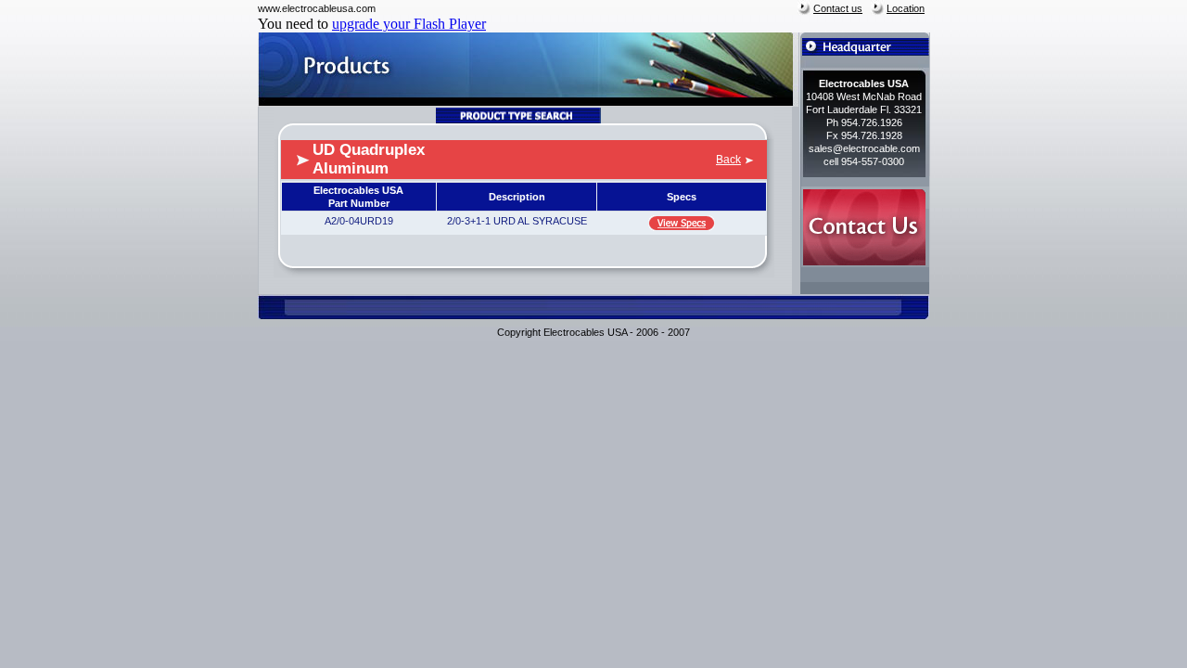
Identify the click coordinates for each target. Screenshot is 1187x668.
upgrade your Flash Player (409, 24)
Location (906, 8)
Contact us (837, 8)
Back (728, 159)
